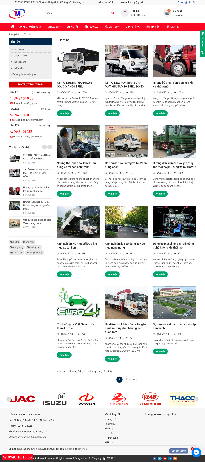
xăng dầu (18, 252)
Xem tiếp (64, 113)
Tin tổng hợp (18, 68)
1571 (132, 173)
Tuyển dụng (112, 438)
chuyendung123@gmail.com (27, 103)
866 (179, 334)
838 (83, 253)
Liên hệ (109, 442)
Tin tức (27, 34)
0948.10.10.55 (105, 2)
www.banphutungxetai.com (32, 437)
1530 (84, 92)
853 (179, 253)
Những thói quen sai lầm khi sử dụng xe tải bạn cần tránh (36, 205)
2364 (132, 92)
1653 (180, 92)
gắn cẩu (29, 242)
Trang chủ (14, 34)
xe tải (16, 242)
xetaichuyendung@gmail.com (28, 120)
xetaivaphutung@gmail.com (134, 2)
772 (83, 334)
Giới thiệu (110, 424)
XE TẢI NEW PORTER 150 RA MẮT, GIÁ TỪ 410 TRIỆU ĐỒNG (37, 173)
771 (131, 338)
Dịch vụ (109, 428)
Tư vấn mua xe (20, 55)
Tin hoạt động (19, 62)
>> (133, 379)
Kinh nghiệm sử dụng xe (24, 74)
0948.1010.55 (22, 132)
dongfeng (18, 247)
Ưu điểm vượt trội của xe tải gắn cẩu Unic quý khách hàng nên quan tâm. (125, 328)
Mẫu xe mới (18, 49)
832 (131, 253)
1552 (180, 173)
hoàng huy (35, 247)
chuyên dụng (35, 252)
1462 (84, 173)
